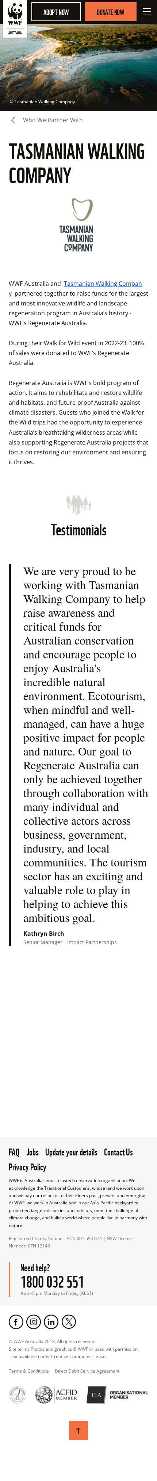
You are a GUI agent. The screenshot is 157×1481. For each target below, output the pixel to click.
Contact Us (118, 1151)
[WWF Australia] (15, 20)
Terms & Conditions (29, 1371)
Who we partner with (53, 120)
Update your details (71, 1151)
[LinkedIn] (51, 1322)
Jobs (32, 1151)
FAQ (14, 1151)
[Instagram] (33, 1322)
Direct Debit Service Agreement (87, 1371)
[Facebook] (16, 1322)
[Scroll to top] (78, 1430)
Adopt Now (56, 12)
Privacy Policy (27, 1166)
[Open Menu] (146, 11)
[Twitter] (68, 1322)
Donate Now (111, 12)
